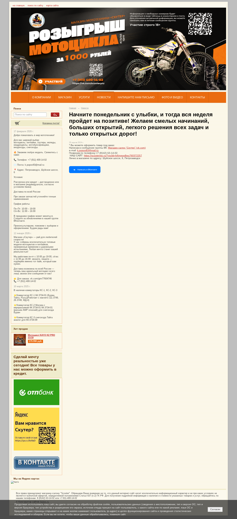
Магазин (65, 97)
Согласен (215, 509)
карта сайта (52, 5)
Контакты (197, 97)
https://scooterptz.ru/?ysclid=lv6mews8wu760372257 (113, 155)
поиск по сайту (35, 5)
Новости (104, 97)
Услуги (84, 97)
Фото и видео (172, 97)
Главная (72, 108)
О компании (41, 97)
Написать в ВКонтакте (87, 170)
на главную (19, 5)
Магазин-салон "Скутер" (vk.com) (127, 148)
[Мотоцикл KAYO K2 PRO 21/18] (20, 345)
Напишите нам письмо (136, 97)
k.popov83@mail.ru (88, 150)
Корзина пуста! (51, 123)
